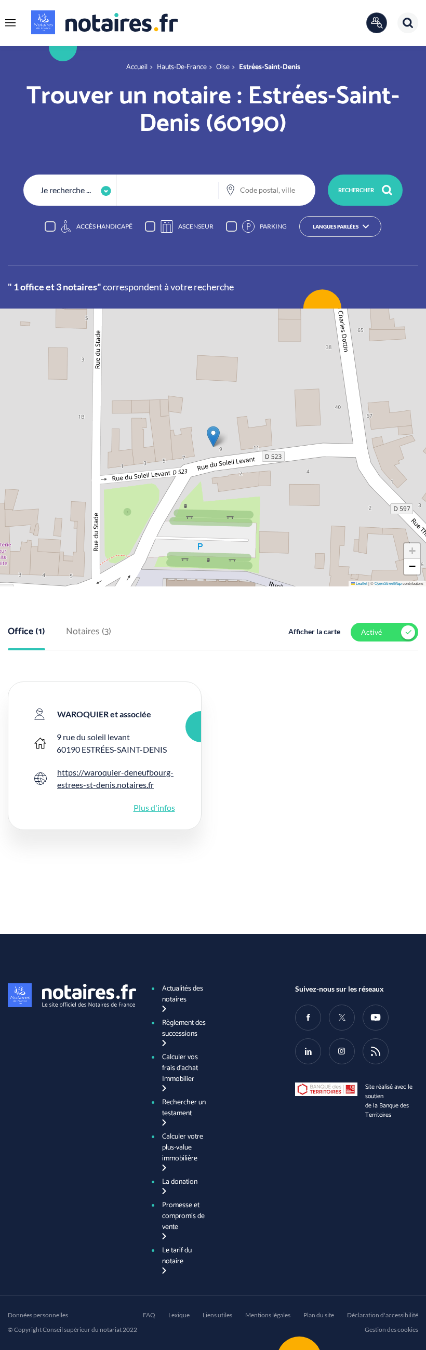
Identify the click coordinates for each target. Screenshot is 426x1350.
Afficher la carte (314, 631)
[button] (10, 23)
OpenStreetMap (388, 583)
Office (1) (26, 632)
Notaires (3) (88, 632)
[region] (213, 226)
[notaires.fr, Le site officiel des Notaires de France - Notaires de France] (69, 995)
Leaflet (361, 583)
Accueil (137, 67)
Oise (223, 67)
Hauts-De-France (182, 67)
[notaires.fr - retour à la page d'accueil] (104, 22)
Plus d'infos (154, 807)
